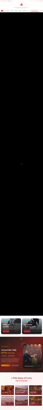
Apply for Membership (34, 10)
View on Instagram (15, 365)
